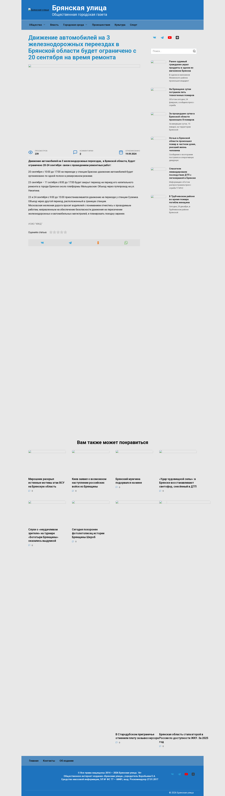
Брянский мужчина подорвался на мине (129, 480)
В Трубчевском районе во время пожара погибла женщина (182, 199)
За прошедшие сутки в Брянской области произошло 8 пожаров (182, 116)
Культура (120, 24)
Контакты (49, 760)
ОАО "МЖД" (36, 224)
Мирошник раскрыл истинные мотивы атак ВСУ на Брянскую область (46, 482)
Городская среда (73, 24)
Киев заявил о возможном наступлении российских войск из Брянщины (89, 482)
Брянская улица (79, 8)
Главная (33, 760)
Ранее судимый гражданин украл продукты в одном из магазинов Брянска (181, 66)
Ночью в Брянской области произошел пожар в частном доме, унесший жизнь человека (182, 144)
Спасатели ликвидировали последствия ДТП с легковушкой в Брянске (182, 173)
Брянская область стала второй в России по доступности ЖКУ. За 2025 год (183, 738)
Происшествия (101, 24)
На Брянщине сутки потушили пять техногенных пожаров (181, 92)
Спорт (133, 24)
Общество (35, 24)
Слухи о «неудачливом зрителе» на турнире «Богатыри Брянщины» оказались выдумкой (43, 535)
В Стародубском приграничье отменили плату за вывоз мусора (137, 736)
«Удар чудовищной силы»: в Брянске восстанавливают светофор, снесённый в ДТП (178, 482)
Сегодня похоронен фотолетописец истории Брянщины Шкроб (88, 533)
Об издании (66, 760)
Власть (54, 24)
